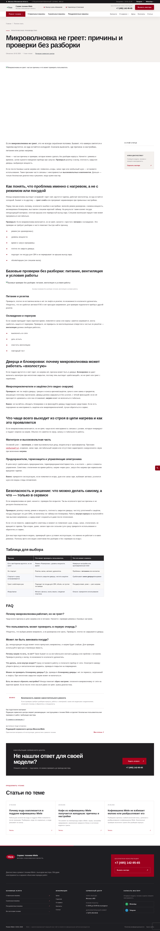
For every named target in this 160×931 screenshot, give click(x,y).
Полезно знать (19, 23)
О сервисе (59, 902)
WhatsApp (149, 1)
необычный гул (12, 448)
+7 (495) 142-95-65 (124, 8)
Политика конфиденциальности (134, 927)
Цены (57, 895)
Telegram (139, 1)
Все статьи (99, 732)
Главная (8, 23)
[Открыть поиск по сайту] (157, 468)
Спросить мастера (139, 165)
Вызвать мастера (144, 7)
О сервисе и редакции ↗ (15, 719)
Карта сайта (150, 927)
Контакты (59, 906)
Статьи (58, 909)
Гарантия (59, 899)
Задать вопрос (136, 761)
